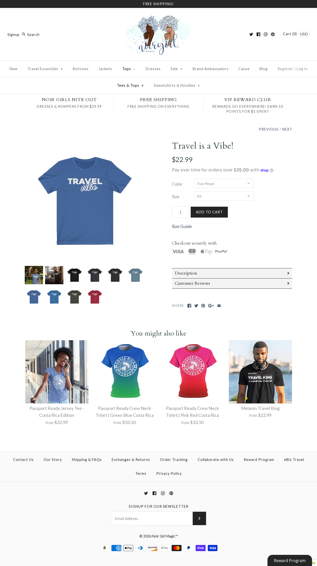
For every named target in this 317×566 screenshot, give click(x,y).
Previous (269, 129)
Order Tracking (174, 459)
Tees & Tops (130, 85)
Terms (140, 473)
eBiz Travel (294, 459)
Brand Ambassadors (211, 69)
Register (285, 69)
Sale (177, 69)
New (14, 69)
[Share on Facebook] (189, 306)
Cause (244, 69)
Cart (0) (290, 34)
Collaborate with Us (216, 459)
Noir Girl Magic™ (165, 536)
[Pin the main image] (203, 306)
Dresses (153, 69)
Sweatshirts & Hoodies (177, 85)
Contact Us (23, 459)
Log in (302, 69)
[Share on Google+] (211, 306)
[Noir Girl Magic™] (158, 16)
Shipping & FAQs (87, 459)
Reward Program (259, 459)
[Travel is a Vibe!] (85, 201)
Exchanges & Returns (131, 459)
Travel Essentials (45, 69)
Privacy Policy (169, 473)
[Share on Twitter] (196, 306)
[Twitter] (251, 34)
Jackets (105, 69)
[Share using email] (219, 306)
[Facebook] (258, 34)
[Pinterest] (273, 34)
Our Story (53, 459)
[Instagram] (265, 34)
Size (176, 196)
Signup (13, 34)
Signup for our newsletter (158, 506)
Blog (264, 69)
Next (287, 129)
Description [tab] (186, 273)
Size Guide (182, 226)
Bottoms (81, 69)
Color (177, 184)
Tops (128, 69)
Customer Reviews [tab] (192, 283)
